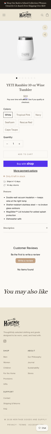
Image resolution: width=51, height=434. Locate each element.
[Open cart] (47, 14)
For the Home (9, 373)
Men (5, 357)
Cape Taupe (11, 129)
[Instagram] (4, 341)
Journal (31, 362)
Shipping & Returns (11, 403)
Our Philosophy (34, 357)
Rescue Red (26, 122)
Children (7, 368)
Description (8, 228)
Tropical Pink (23, 114)
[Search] (42, 15)
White (8, 114)
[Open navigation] (4, 15)
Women (6, 362)
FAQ (5, 409)
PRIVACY (12, 425)
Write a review (25, 260)
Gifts (5, 384)
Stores (30, 373)
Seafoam (9, 122)
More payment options (25, 170)
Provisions (7, 379)
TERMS (22, 425)
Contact (6, 398)
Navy (38, 114)
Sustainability (33, 368)
